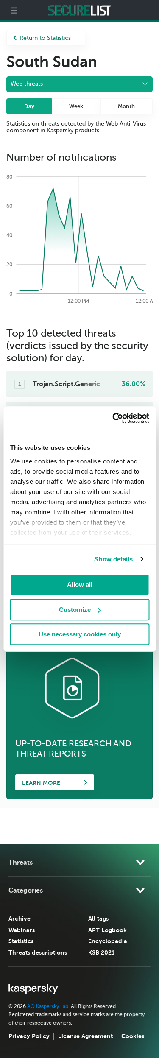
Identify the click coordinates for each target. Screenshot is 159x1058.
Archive (19, 918)
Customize (75, 609)
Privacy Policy (29, 1036)
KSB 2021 (101, 952)
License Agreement (85, 1036)
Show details (113, 559)
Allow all (79, 584)
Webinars (21, 930)
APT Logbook (107, 930)
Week (76, 106)
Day (29, 106)
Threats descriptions (37, 952)
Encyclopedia (107, 941)
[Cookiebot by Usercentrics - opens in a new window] (113, 418)
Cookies (132, 1036)
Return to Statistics (45, 38)
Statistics (20, 941)
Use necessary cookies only (80, 634)
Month (126, 106)
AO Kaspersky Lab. (48, 1006)
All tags (98, 918)
